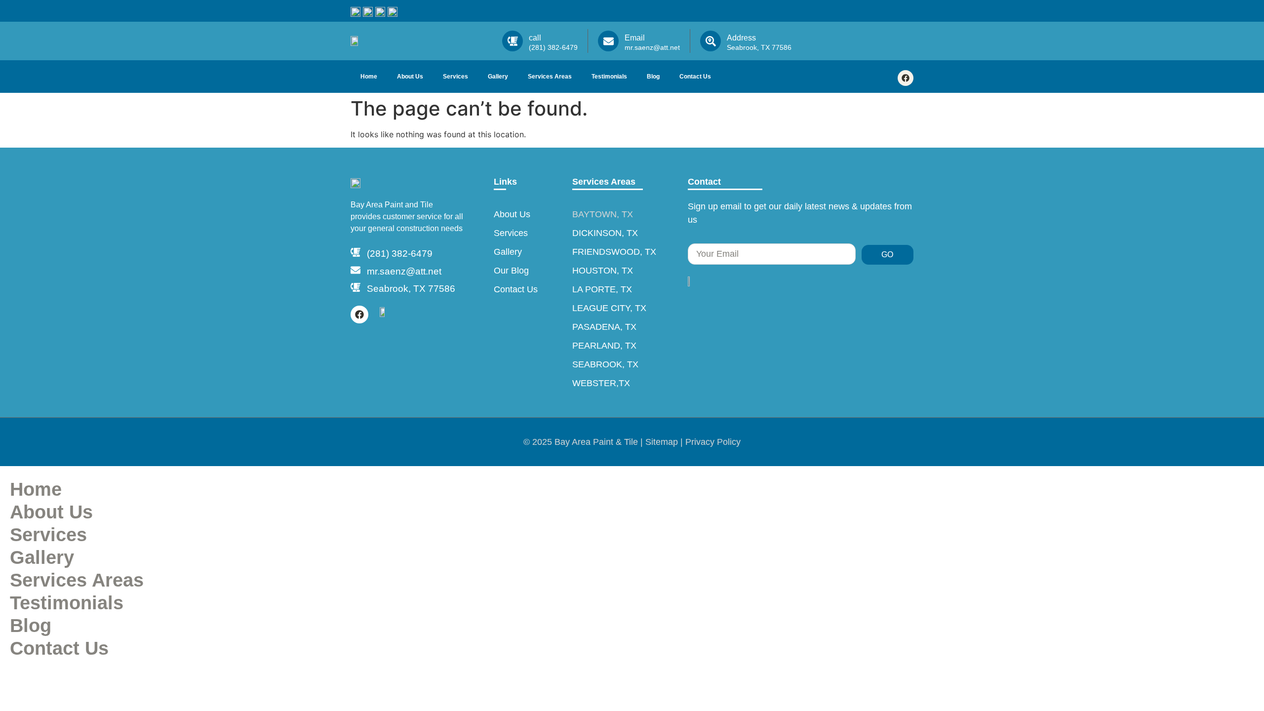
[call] (512, 41)
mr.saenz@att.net (404, 271)
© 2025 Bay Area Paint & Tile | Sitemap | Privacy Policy (632, 442)
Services (455, 76)
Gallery (498, 76)
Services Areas (550, 76)
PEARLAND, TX (604, 346)
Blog (653, 76)
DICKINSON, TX (605, 233)
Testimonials (609, 76)
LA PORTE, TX (602, 289)
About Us (410, 76)
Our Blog (511, 271)
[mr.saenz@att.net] (355, 270)
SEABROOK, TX (605, 364)
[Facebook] (905, 78)
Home (368, 76)
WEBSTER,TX (601, 383)
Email (635, 38)
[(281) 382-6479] (355, 252)
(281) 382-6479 (400, 253)
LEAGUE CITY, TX (609, 308)
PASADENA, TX (604, 327)
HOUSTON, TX (602, 271)
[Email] (608, 41)
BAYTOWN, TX (602, 214)
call (535, 38)
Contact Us (695, 76)
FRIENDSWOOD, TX (614, 252)
